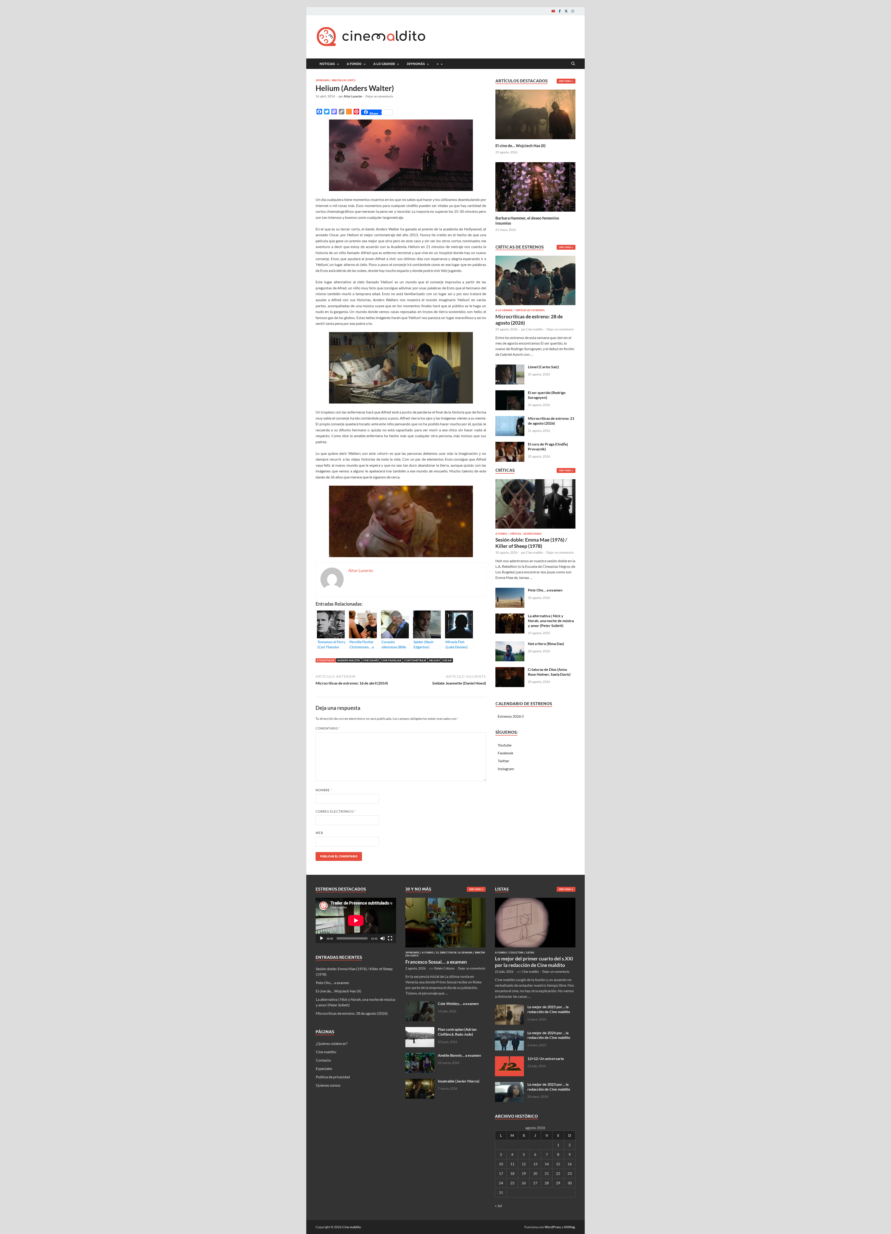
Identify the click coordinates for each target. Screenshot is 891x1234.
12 (524, 1164)
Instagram (506, 768)
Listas (530, 952)
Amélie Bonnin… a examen (459, 1055)
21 (547, 1173)
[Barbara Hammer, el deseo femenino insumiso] (535, 186)
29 (558, 1183)
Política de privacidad (333, 1077)
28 (547, 1183)
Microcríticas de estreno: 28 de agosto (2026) (352, 1013)
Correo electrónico (336, 811)
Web (319, 833)
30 (570, 1183)
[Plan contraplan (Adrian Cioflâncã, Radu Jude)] (419, 1029)
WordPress (553, 1227)
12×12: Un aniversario (545, 1058)
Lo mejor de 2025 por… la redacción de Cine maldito (548, 1009)
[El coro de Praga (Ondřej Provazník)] (509, 444)
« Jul (498, 1205)
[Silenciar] (382, 938)
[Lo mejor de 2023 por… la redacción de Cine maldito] (509, 1084)
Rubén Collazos (444, 968)
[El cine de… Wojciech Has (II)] (535, 114)
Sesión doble (532, 533)
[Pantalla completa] (390, 938)
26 (524, 1183)
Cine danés (370, 660)
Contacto (323, 1060)
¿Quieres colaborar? (331, 1043)
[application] (356, 920)
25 (512, 1183)
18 (512, 1173)
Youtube (504, 745)
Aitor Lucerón (353, 96)
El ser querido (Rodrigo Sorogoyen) (546, 395)
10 (501, 1164)
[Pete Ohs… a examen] (509, 590)
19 (524, 1173)
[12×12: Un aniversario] (509, 1059)
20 (535, 1173)
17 (501, 1173)
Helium (434, 660)
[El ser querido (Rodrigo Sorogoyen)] (509, 393)
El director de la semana (454, 952)
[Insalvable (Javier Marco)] (419, 1081)
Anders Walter (348, 660)
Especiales (324, 1068)
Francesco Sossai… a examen (436, 962)
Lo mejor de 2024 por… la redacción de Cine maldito (548, 1035)
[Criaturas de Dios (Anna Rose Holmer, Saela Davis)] (509, 670)
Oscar (447, 660)
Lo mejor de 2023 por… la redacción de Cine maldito (548, 1086)
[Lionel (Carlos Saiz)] (509, 367)
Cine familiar (391, 660)
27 (535, 1183)
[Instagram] (572, 11)
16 (570, 1164)
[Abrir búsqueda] (573, 63)
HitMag (569, 1227)
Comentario (328, 728)
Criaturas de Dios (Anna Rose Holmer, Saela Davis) (549, 671)
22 (558, 1173)
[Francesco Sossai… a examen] (445, 900)
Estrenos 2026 (509, 716)
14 (547, 1164)
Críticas (515, 533)
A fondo (354, 64)
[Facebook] (559, 11)
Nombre (324, 790)
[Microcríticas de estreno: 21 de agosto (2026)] (509, 419)
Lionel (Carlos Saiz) (543, 367)
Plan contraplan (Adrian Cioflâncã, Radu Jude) (457, 1031)
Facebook (505, 753)
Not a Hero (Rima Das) (546, 643)
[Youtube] (553, 11)
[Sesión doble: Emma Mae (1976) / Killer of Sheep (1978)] (535, 505)
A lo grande (384, 64)
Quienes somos (328, 1085)
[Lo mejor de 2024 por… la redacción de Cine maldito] (509, 1033)
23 (570, 1173)
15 (558, 1164)
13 (535, 1164)
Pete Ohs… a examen (545, 590)
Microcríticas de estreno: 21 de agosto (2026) (551, 420)
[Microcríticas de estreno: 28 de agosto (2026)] (535, 282)
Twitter (503, 761)
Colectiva (516, 952)
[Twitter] (566, 11)
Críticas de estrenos (530, 310)
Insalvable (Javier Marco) (458, 1081)
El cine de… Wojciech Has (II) (520, 145)
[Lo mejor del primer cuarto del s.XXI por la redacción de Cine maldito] (535, 900)
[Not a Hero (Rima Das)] (509, 644)
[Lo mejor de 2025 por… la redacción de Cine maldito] (509, 1007)
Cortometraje (415, 660)
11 (512, 1164)
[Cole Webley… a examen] (419, 1004)
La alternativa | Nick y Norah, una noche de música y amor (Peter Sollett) (551, 621)
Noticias (327, 64)
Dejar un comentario (379, 96)
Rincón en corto (343, 80)
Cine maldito (534, 329)
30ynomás (416, 64)
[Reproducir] (321, 938)
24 (501, 1183)
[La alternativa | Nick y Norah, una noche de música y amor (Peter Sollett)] (509, 616)
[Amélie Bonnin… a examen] (419, 1055)
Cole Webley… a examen (458, 1003)
